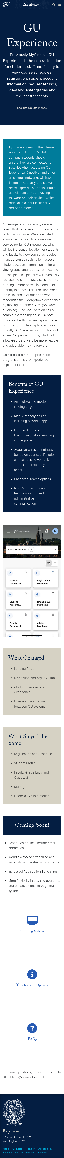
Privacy (31, 1148)
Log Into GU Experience (32, 108)
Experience (31, 5)
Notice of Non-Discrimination (18, 1152)
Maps (6, 1148)
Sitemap (42, 1152)
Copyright (17, 1148)
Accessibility (45, 1148)
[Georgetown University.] (6, 4)
